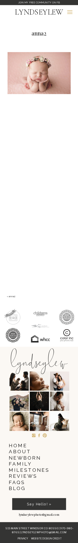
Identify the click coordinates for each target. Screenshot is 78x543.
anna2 (12, 296)
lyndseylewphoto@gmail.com (44, 532)
